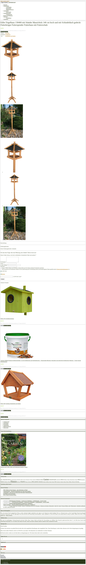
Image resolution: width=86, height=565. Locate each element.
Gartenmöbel (6, 6)
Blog (11, 479)
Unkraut (64, 481)
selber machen (34, 481)
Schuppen (29, 481)
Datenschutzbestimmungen (62, 269)
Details (2, 325)
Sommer (44, 481)
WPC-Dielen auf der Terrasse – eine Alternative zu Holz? (15, 490)
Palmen (9, 481)
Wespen (67, 481)
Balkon (2, 479)
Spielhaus (47, 481)
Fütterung (38, 479)
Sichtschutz (40, 481)
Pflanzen (14, 481)
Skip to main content (5, 1)
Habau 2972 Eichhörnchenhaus (7, 318)
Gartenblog (5, 19)
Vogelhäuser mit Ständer (10, 36)
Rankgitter (18, 481)
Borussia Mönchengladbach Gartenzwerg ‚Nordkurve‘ (21, 503)
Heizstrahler (8, 8)
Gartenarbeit (6, 10)
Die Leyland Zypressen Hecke (9, 495)
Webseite (2, 266)
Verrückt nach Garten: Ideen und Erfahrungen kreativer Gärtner (14, 467)
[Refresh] (3, 274)
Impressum (3, 556)
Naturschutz (83, 479)
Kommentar (3, 261)
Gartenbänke (8, 7)
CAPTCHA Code (17, 276)
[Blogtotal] (3, 549)
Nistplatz (2, 481)
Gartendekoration (7, 13)
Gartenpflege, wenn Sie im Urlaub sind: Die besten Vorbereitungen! (17, 492)
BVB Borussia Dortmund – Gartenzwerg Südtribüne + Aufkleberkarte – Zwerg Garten (27, 500)
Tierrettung (58, 481)
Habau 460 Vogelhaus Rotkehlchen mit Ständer (11, 403)
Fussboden (34, 479)
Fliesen (31, 479)
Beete (9, 479)
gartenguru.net (7, 559)
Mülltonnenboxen (10, 9)
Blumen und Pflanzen (8, 15)
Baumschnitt (5, 479)
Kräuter (76, 479)
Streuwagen (8, 12)
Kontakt (2, 555)
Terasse (50, 481)
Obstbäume (6, 481)
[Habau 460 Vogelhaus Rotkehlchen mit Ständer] (17, 402)
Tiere (55, 481)
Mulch (79, 479)
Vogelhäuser (8, 18)
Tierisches (5, 16)
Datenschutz (3, 557)
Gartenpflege (58, 479)
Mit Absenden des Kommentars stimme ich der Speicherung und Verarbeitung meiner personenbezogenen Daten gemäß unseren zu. (36, 269)
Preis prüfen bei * (4, 31)
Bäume (22, 479)
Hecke (62, 479)
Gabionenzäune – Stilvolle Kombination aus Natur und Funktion (17, 491)
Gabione (41, 479)
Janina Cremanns (7, 504)
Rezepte (26, 481)
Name (2, 263)
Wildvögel (73, 481)
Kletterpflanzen (72, 479)
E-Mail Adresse (4, 265)
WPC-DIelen (77, 481)
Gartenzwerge (9, 14)
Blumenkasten (14, 479)
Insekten (68, 479)
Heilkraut (65, 479)
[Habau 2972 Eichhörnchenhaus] (17, 317)
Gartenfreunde (52, 479)
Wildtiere (70, 481)
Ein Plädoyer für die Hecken (9, 493)
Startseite (5, 4)
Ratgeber (22, 481)
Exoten (24, 479)
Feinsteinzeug (28, 479)
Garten (46, 479)
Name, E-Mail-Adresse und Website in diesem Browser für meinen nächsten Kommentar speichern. (23, 267)
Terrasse (53, 481)
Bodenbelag (18, 479)
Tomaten (61, 481)
